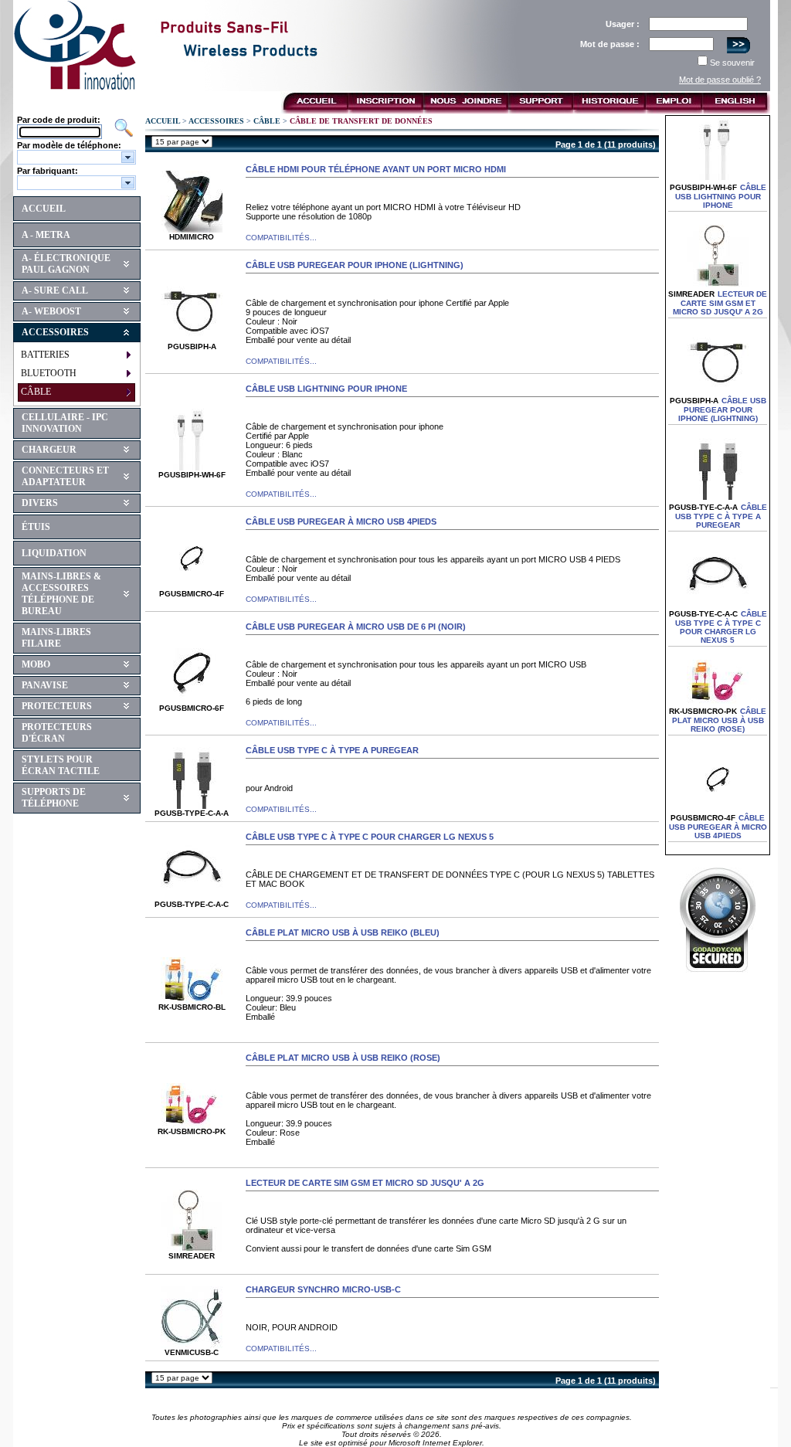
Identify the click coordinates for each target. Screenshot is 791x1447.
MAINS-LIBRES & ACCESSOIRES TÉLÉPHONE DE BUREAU (61, 594)
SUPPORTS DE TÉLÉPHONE (54, 797)
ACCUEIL (44, 208)
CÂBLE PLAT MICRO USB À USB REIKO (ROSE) (343, 1057)
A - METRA (46, 234)
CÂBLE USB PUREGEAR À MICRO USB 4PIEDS (341, 521)
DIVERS (40, 503)
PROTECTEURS (57, 706)
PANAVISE (45, 685)
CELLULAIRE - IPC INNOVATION (65, 423)
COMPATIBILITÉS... (281, 237)
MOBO (36, 664)
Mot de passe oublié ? (720, 79)
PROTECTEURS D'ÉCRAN (57, 733)
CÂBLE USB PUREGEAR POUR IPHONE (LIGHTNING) (354, 265)
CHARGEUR (49, 449)
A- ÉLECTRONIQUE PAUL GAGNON (66, 264)
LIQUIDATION (54, 553)
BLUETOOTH (48, 373)
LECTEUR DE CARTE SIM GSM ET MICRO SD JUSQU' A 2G (365, 1182)
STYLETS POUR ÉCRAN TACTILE (61, 765)
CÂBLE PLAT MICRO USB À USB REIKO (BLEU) (343, 932)
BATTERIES (45, 354)
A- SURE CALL (55, 290)
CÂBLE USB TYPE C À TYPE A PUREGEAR (332, 750)
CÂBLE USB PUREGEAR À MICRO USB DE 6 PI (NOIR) (356, 626)
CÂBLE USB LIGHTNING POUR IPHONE (326, 388)
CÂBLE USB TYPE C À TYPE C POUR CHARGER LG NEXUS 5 (370, 836)
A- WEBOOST (51, 311)
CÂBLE (36, 391)
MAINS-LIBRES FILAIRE (56, 638)
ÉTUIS (36, 526)
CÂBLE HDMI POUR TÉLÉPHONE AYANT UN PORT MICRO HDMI (376, 169)
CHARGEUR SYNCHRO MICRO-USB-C (323, 1289)
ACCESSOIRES (55, 332)
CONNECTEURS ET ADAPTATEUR (65, 476)
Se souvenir (732, 62)
